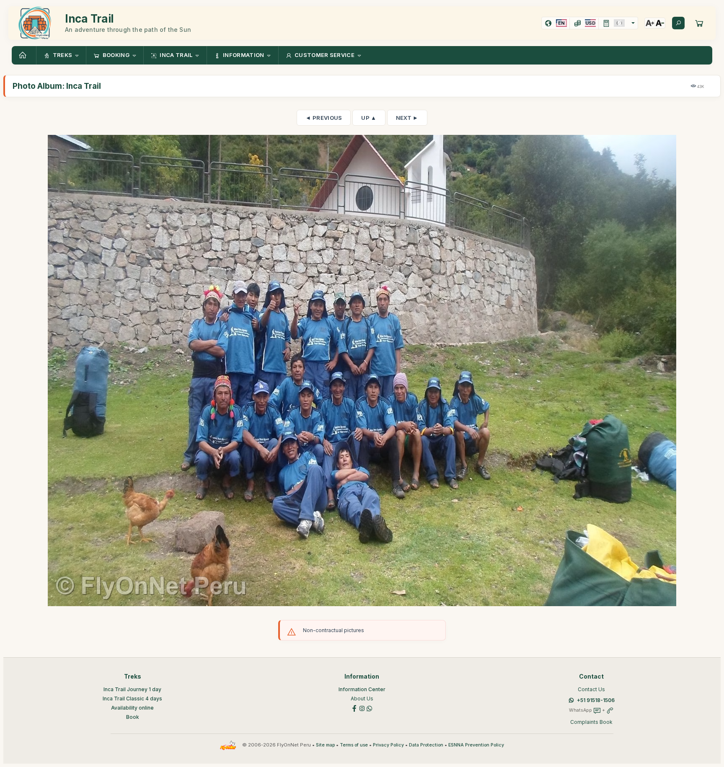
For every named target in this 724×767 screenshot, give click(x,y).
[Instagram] (362, 708)
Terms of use (354, 745)
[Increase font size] (650, 23)
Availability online (132, 708)
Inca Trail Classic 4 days (132, 698)
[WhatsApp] (369, 708)
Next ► (407, 117)
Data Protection (426, 745)
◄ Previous (323, 117)
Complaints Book (591, 722)
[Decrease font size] (660, 23)
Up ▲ (368, 117)
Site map (325, 745)
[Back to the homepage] (24, 55)
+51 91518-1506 (596, 700)
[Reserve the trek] (699, 23)
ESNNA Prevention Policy (476, 745)
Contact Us (591, 689)
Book (132, 717)
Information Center (362, 689)
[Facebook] (354, 708)
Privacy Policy (388, 745)
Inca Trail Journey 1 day (132, 689)
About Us (362, 698)
